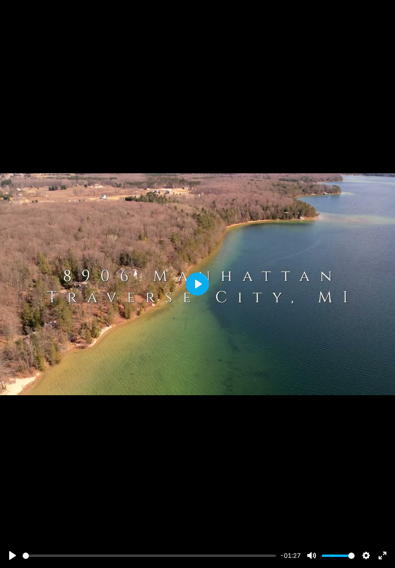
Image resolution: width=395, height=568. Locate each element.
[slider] (149, 555)
